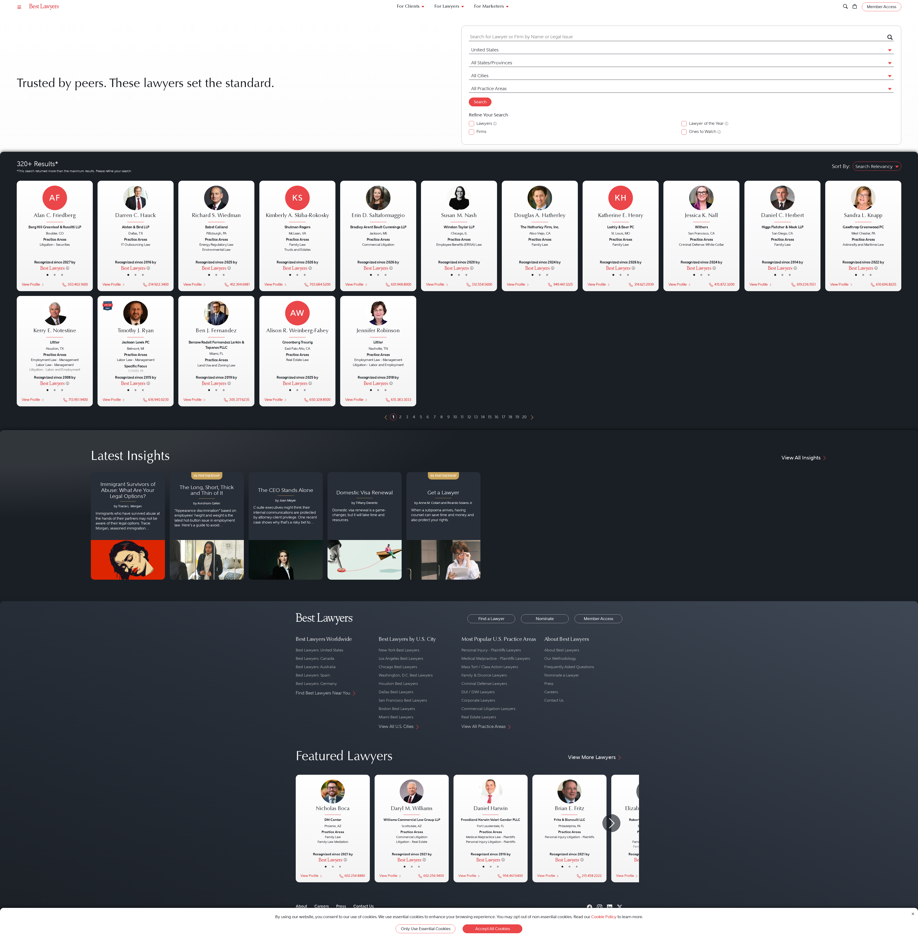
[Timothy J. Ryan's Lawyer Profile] (136, 320)
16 (496, 416)
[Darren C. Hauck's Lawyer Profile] (136, 205)
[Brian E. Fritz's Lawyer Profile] (569, 798)
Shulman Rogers (297, 227)
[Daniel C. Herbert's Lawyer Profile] (782, 205)
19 (517, 416)
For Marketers (489, 6)
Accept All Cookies (492, 928)
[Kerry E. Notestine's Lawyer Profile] (55, 320)
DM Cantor (332, 820)
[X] (619, 906)
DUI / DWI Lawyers (478, 692)
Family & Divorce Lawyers (484, 675)
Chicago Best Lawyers (398, 667)
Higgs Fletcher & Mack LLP (782, 227)
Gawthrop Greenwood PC (863, 227)
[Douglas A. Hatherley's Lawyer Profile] (540, 205)
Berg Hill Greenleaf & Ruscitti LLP (54, 227)
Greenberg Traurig (297, 342)
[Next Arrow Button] (611, 823)
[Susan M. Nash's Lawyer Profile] (459, 205)
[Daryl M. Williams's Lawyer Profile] (411, 798)
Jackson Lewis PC (135, 342)
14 (483, 416)
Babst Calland (216, 227)
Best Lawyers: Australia (316, 667)
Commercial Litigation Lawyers (488, 708)
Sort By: (841, 166)
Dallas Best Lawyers (396, 692)
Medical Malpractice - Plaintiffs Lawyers (495, 658)
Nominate (545, 618)
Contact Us (553, 700)
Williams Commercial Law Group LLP (411, 820)
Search (480, 101)
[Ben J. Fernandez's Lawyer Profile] (216, 320)
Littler (55, 342)
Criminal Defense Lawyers (484, 683)
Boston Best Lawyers (397, 708)
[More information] (67, 268)
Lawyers (484, 123)
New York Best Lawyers (399, 650)
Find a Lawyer (491, 618)
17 (503, 416)
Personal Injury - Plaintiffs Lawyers (491, 650)
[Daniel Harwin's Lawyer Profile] (490, 798)
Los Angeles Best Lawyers (401, 658)
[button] (889, 50)
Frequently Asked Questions (569, 667)
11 (462, 416)
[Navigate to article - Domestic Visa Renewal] (365, 526)
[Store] (854, 7)
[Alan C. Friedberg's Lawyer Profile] (55, 205)
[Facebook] (589, 906)
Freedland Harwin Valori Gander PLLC (490, 820)
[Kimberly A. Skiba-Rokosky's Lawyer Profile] (297, 205)
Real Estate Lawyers (478, 717)
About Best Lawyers (561, 650)
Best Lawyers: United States (319, 650)
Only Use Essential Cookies (425, 928)
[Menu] (19, 7)
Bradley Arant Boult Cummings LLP (378, 227)
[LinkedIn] (609, 906)
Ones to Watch (702, 131)
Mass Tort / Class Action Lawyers (489, 667)
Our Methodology (560, 658)
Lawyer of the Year (706, 123)
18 (510, 416)
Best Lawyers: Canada (315, 658)
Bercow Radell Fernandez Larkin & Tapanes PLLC (216, 344)
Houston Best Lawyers (398, 683)
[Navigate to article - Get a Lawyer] (443, 526)
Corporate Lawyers (478, 700)
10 (455, 416)
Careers (551, 692)
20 (524, 416)
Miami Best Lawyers (396, 717)
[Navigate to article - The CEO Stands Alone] (286, 526)
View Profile (31, 285)
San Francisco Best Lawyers (403, 700)
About (301, 906)
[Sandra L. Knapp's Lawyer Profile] (863, 205)
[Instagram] (599, 906)
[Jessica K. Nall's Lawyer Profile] (701, 205)
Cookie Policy (604, 916)
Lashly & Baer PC (620, 227)
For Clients (408, 6)
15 (490, 416)
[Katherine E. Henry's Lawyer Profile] (621, 205)
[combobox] (675, 37)
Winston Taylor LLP (459, 227)
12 (469, 416)
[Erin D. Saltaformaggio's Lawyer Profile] (378, 205)
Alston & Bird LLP (135, 227)
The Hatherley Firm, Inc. (539, 227)
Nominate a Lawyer (561, 675)
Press (548, 683)
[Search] (845, 7)
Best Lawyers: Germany (316, 683)
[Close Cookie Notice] (913, 913)
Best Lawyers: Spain (313, 675)
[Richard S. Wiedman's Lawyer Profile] (216, 205)
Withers (701, 227)
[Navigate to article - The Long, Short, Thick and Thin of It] (207, 526)
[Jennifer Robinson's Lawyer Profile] (378, 320)
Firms (481, 131)
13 (476, 416)
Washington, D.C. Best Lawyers (406, 675)
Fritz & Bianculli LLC (569, 820)
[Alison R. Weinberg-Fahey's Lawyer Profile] (297, 320)
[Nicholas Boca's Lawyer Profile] (333, 798)
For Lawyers (446, 6)
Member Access (598, 618)
